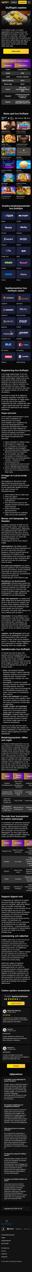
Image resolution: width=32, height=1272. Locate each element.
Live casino (12, 118)
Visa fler (16, 1066)
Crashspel (20, 118)
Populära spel (4, 118)
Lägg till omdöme (16, 1003)
